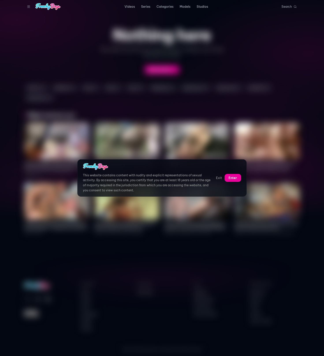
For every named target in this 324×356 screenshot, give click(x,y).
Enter (233, 178)
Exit (219, 178)
